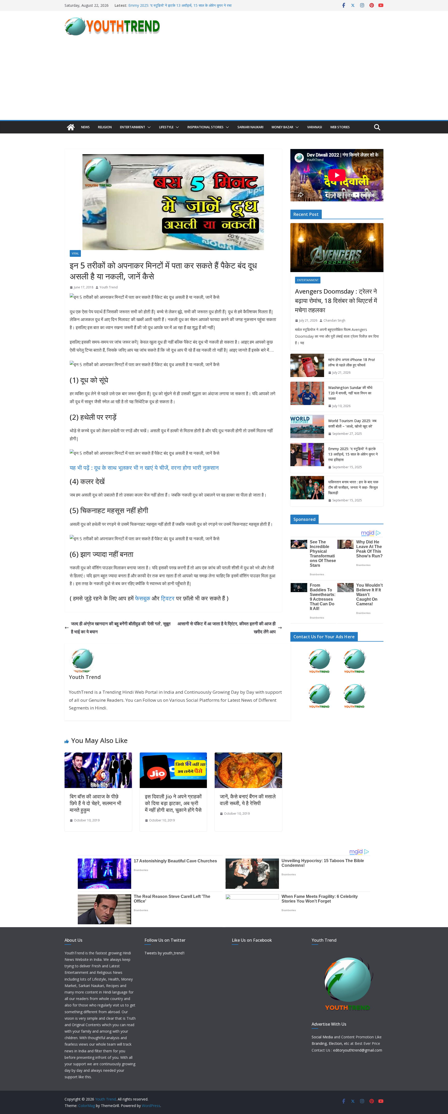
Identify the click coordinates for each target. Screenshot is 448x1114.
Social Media (322, 1036)
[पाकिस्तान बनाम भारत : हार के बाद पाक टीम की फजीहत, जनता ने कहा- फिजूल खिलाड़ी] (307, 491)
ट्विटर (167, 598)
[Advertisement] (224, 81)
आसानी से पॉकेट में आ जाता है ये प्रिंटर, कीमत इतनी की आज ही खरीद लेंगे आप (227, 628)
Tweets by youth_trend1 (164, 952)
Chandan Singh (334, 320)
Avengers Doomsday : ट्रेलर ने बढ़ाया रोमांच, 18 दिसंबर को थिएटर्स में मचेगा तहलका (336, 300)
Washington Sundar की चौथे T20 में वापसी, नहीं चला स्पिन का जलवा (350, 393)
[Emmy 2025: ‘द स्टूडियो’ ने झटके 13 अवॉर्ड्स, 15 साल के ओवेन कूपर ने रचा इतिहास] (307, 458)
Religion (105, 127)
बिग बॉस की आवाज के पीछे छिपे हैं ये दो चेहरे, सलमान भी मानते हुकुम (95, 803)
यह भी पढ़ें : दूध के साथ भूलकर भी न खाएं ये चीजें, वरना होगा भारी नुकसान (144, 467)
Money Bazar (282, 127)
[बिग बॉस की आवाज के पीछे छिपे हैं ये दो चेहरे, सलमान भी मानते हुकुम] (98, 756)
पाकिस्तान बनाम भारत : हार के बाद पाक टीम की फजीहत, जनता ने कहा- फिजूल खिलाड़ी (353, 487)
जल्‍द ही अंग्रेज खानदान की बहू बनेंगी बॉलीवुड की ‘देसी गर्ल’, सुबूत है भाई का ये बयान (121, 628)
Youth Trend (109, 287)
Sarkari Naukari (250, 127)
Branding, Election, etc (330, 1043)
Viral (75, 253)
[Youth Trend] (71, 127)
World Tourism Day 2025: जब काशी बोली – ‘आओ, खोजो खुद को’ (174, 5)
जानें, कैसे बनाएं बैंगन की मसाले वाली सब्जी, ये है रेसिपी (248, 800)
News (85, 127)
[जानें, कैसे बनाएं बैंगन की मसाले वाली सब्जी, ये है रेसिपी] (248, 756)
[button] (148, 127)
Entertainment (132, 127)
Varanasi (314, 127)
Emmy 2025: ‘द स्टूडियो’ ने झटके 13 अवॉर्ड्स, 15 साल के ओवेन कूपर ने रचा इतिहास (353, 454)
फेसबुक (142, 598)
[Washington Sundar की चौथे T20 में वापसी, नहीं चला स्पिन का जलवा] (307, 397)
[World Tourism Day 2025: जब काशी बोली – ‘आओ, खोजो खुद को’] (307, 427)
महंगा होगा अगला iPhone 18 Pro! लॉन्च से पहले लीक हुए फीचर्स (351, 362)
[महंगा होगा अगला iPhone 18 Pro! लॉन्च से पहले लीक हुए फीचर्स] (307, 366)
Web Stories (340, 127)
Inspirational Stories (205, 127)
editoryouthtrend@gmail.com (357, 1050)
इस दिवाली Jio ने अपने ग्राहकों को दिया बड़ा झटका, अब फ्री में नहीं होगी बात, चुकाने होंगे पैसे (173, 803)
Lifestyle (166, 127)
